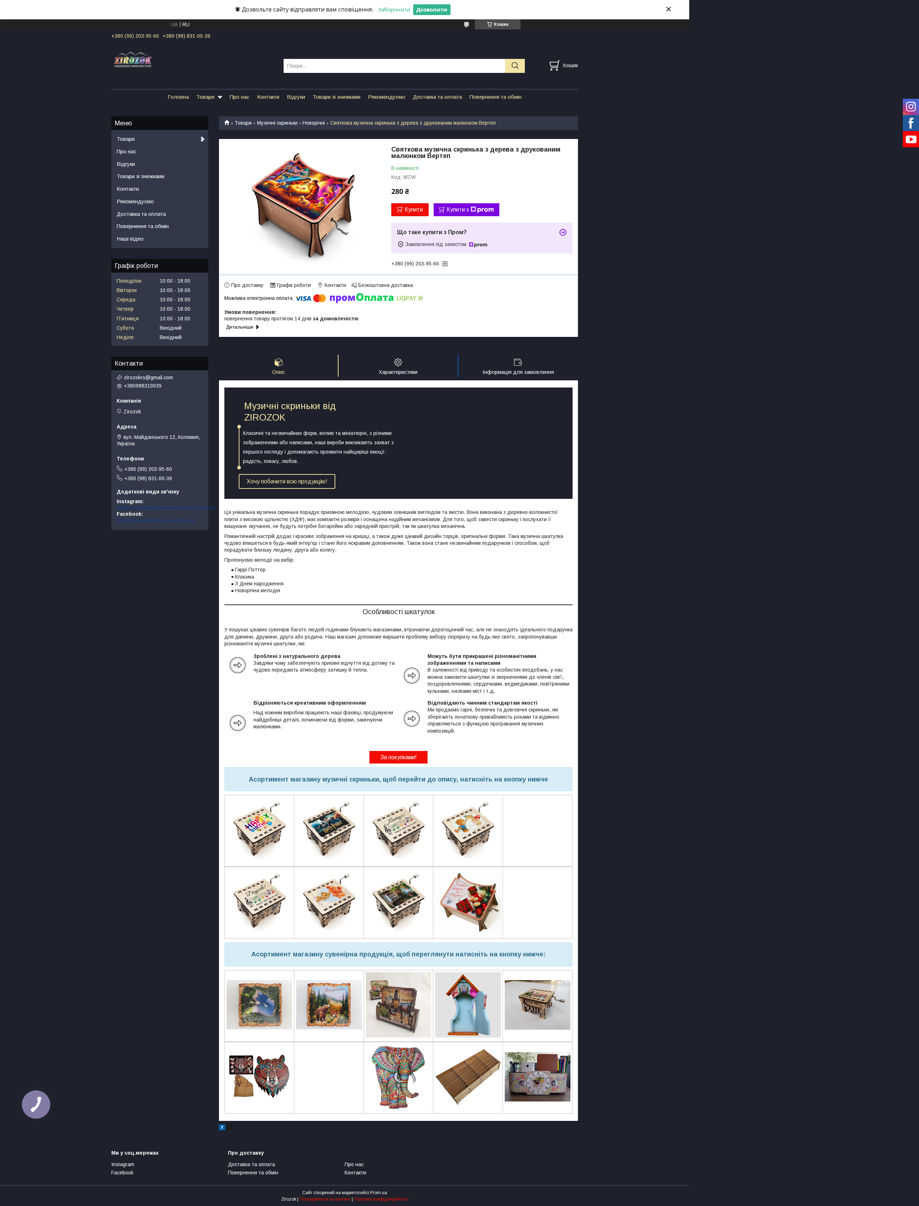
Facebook (122, 1172)
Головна (178, 97)
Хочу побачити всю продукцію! (287, 481)
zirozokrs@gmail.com (148, 377)
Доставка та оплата (437, 97)
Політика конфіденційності (381, 1199)
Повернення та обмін (496, 97)
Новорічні (314, 123)
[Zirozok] (193, 59)
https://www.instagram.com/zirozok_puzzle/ (166, 508)
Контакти (268, 97)
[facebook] (222, 1128)
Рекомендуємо (386, 97)
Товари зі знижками (336, 97)
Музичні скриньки (277, 123)
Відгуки (296, 97)
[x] (230, 1128)
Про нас (239, 97)
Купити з (458, 210)
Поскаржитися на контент (325, 1199)
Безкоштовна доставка (385, 285)
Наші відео (130, 239)
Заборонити (394, 9)
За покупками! (398, 757)
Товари (205, 97)
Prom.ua (378, 1192)
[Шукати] (515, 66)
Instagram (122, 1164)
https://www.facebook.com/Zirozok (156, 520)
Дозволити (431, 9)
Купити (414, 210)
